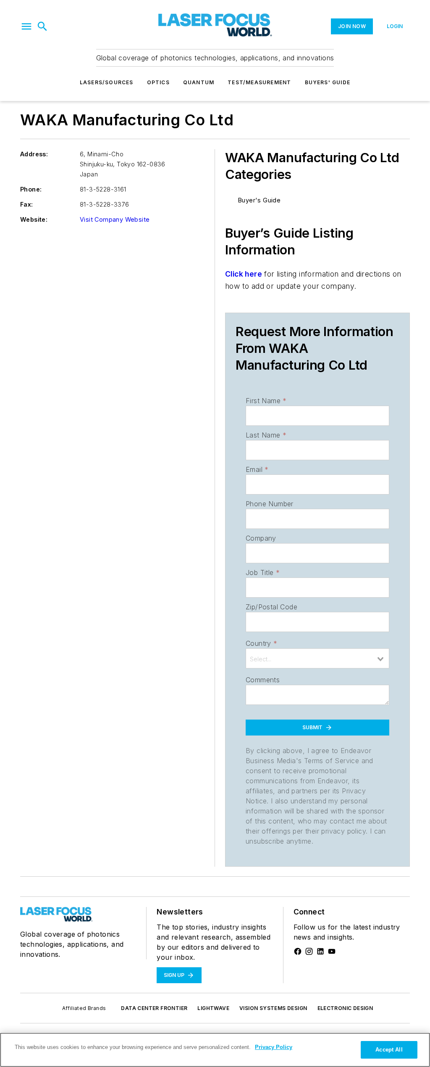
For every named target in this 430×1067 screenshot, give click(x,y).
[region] (215, 1050)
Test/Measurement (259, 82)
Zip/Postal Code (271, 607)
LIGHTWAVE (213, 1008)
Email (257, 469)
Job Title (263, 572)
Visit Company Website (114, 219)
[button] (26, 26)
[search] (42, 26)
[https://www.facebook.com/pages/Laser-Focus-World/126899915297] (298, 951)
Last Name (266, 435)
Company (261, 538)
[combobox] (317, 658)
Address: (34, 154)
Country (261, 643)
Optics (158, 82)
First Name (266, 400)
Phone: (31, 189)
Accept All (388, 1049)
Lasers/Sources (107, 82)
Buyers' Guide (328, 82)
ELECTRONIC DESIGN (345, 1008)
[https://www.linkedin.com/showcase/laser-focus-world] (320, 951)
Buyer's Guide (259, 200)
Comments (263, 680)
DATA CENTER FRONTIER (154, 1008)
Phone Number (270, 504)
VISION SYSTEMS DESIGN (273, 1008)
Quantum (198, 82)
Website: (33, 219)
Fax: (26, 204)
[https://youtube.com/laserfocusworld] (332, 951)
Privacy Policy (273, 1047)
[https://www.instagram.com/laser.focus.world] (309, 951)
